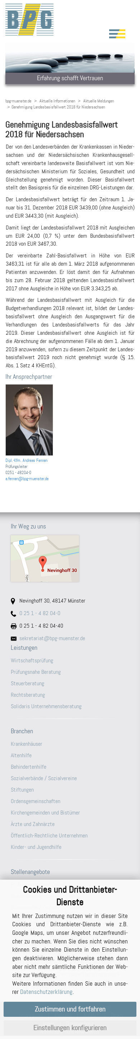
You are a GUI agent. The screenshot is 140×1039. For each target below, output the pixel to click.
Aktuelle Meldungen (98, 101)
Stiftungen (22, 789)
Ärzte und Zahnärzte (33, 824)
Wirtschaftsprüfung (32, 660)
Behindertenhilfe (28, 766)
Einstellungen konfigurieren (70, 1027)
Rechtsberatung (28, 694)
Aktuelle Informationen (57, 101)
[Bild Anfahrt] (70, 558)
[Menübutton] (117, 34)
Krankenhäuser (26, 743)
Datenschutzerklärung (46, 992)
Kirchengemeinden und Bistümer (45, 812)
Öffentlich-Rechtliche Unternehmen (49, 835)
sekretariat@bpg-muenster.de (52, 638)
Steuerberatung (27, 683)
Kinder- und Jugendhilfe (36, 847)
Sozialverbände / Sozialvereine (44, 778)
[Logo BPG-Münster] (70, 19)
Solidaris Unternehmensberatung (46, 706)
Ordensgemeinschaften (35, 801)
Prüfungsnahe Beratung (36, 671)
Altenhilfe (21, 755)
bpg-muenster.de (18, 101)
